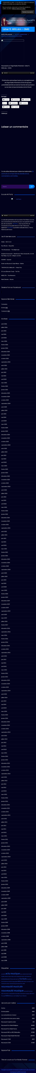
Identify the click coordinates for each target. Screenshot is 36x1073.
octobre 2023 (5, 441)
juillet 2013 (4, 739)
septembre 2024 (5, 403)
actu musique (13, 973)
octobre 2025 (5, 358)
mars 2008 (4, 960)
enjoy (9, 976)
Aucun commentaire (21, 34)
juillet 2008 (4, 946)
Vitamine (24, 995)
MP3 (22, 981)
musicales (29, 981)
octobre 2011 (5, 811)
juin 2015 (3, 659)
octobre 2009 (5, 894)
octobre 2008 (5, 936)
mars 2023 (4, 465)
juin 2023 (3, 455)
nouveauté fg (13, 983)
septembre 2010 (5, 856)
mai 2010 (3, 870)
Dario (27, 973)
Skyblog (17, 995)
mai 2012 (3, 787)
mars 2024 (4, 424)
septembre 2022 (5, 486)
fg (16, 979)
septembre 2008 (5, 939)
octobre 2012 (5, 770)
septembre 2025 (5, 362)
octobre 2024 (5, 400)
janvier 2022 (4, 514)
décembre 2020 (5, 559)
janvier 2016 (4, 642)
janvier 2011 (4, 843)
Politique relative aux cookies (19, 8)
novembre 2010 (5, 849)
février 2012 (4, 798)
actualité (3, 973)
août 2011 (4, 818)
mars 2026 (4, 341)
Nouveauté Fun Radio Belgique (9, 1025)
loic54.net (6, 981)
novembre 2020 (5, 562)
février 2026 (4, 344)
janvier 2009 (4, 926)
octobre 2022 (5, 483)
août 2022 (4, 490)
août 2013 (4, 735)
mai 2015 (3, 663)
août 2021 (4, 531)
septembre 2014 (5, 690)
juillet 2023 (4, 452)
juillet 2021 (4, 535)
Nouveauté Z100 (6, 1042)
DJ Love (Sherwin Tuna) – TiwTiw (10, 271)
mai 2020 (3, 583)
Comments (5, 311)
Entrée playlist (5, 1011)
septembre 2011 (5, 815)
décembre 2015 (5, 645)
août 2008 (4, 943)
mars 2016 (4, 635)
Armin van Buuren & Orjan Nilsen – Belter (12, 263)
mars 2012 (4, 794)
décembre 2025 (5, 351)
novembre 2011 (5, 808)
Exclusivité (13, 979)
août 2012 (4, 777)
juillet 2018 (4, 621)
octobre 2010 (5, 853)
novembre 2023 (5, 438)
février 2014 (4, 715)
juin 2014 (3, 701)
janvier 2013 (4, 760)
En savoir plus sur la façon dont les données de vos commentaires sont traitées (17, 173)
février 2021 (4, 552)
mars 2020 (4, 590)
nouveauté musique (12, 990)
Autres (3, 1008)
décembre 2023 (5, 434)
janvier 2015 (4, 676)
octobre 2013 (5, 728)
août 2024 (4, 407)
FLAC (18, 979)
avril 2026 (4, 337)
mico (19, 981)
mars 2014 (4, 711)
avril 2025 (4, 379)
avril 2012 (4, 791)
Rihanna (11, 995)
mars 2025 (4, 382)
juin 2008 (3, 950)
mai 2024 (3, 417)
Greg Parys (29, 979)
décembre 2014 (5, 680)
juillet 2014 (4, 697)
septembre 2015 (5, 652)
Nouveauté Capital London (8, 1022)
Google (3, 1069)
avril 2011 (4, 832)
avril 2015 (4, 666)
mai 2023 (3, 459)
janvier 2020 (4, 597)
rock (14, 995)
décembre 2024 (5, 393)
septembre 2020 (5, 569)
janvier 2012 (4, 801)
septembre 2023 (5, 445)
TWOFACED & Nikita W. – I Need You (11, 267)
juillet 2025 (4, 369)
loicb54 (10, 981)
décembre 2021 (5, 517)
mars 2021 (4, 548)
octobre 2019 (5, 607)
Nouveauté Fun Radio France (9, 1028)
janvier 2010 (4, 884)
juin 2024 (3, 414)
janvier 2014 (4, 718)
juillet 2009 (4, 905)
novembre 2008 (5, 932)
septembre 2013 (5, 732)
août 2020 (4, 573)
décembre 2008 (5, 929)
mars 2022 (4, 507)
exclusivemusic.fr (6, 979)
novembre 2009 (5, 891)
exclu (23, 976)
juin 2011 (3, 825)
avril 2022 (4, 503)
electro (6, 976)
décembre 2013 (5, 721)
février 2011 (4, 839)
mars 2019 (4, 618)
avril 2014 (4, 708)
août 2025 (4, 365)
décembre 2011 (5, 804)
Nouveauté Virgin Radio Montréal (11, 36)
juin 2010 (3, 867)
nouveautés (6, 993)
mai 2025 (3, 375)
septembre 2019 (5, 611)
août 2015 (4, 656)
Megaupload (15, 981)
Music (25, 981)
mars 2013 (4, 753)
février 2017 (4, 625)
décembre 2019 (5, 600)
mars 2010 (4, 877)
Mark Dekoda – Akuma (7, 279)
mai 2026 (3, 334)
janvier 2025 (4, 389)
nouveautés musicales (14, 993)
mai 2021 (3, 542)
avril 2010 (4, 874)
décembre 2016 (5, 628)
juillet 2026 (4, 327)
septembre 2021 (5, 528)
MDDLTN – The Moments (8, 275)
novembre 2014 (5, 683)
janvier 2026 (4, 348)
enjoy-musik (13, 976)
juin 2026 (3, 331)
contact (24, 974)
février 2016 (4, 638)
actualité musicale (22, 1069)
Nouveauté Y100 (6, 1039)
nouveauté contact (5, 983)
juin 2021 (3, 538)
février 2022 (4, 510)
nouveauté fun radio (20, 983)
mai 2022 (3, 500)
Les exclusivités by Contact (8, 1015)
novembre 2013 (5, 725)
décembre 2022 (5, 476)
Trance (20, 995)
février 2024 (4, 427)
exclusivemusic (27, 976)
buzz (21, 973)
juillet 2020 (4, 576)
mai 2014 (3, 704)
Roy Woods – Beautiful (7, 245)
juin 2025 (3, 372)
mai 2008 (3, 953)
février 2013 (4, 756)
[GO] (32, 186)
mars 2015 (4, 670)
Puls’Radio (10, 227)
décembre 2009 (5, 888)
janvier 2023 (4, 472)
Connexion (4, 304)
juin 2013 (3, 742)
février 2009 (4, 922)
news (32, 981)
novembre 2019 (5, 604)
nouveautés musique (24, 993)
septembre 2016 (5, 632)
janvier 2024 (4, 431)
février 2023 (4, 469)
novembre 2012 (5, 766)
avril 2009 (4, 915)
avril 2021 (4, 545)
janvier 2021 (4, 555)
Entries (4, 307)
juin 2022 (3, 497)
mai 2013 (3, 746)
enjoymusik (19, 976)
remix (7, 996)
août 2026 (4, 324)
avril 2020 (4, 587)
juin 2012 (3, 784)
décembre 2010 (5, 846)
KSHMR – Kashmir (6, 259)
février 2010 (4, 881)
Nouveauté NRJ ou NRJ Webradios (10, 1032)
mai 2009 (3, 912)
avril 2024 (4, 420)
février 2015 (4, 673)
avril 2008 (4, 957)
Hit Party (15, 223)
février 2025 (4, 386)
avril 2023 (4, 462)
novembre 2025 (5, 355)
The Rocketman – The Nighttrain (10, 249)
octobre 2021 (5, 524)
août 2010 (4, 860)
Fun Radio (23, 979)
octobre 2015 (5, 649)
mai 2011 (3, 829)
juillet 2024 (4, 410)
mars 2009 (4, 919)
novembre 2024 (5, 396)
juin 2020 (3, 580)
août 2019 (4, 614)
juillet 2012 (4, 780)
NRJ (31, 993)
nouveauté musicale (12, 986)
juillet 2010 (4, 863)
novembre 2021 (5, 521)
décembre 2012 (5, 763)
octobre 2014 (5, 687)
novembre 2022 (5, 479)
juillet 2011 (4, 822)
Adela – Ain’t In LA (6, 242)
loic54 (2, 981)
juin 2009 (3, 908)
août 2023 (4, 448)
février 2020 (4, 593)
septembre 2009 (5, 898)
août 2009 (4, 901)
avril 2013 (4, 749)
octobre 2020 (5, 566)
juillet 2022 (4, 493)
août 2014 (4, 694)
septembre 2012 (5, 773)
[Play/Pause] (2, 73)
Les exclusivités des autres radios (10, 1018)
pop (4, 995)
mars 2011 (4, 836)
